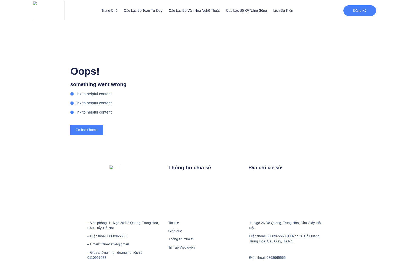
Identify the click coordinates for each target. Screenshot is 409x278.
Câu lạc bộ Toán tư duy (143, 10)
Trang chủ (109, 10)
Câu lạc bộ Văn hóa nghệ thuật (194, 10)
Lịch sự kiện (283, 10)
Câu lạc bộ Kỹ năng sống (246, 10)
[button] (359, 10)
